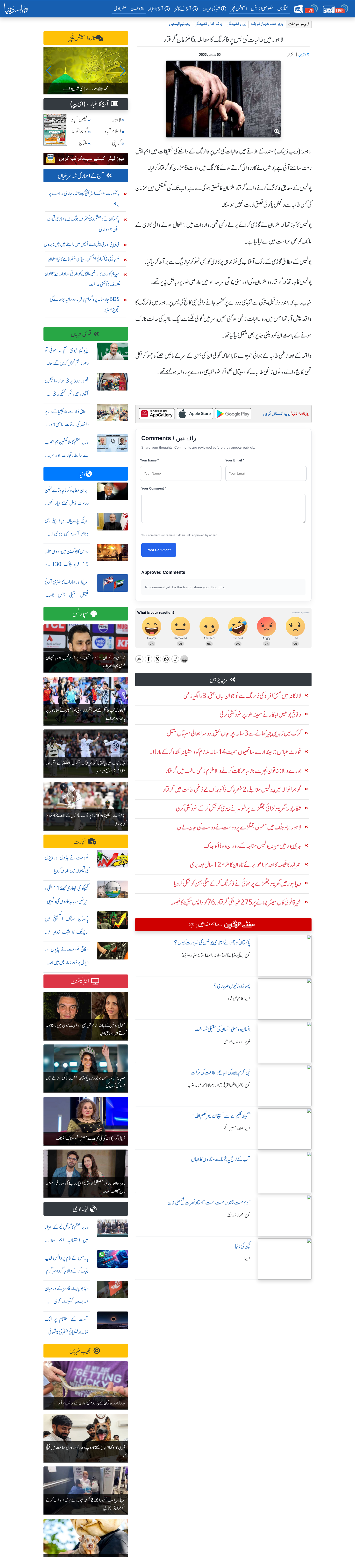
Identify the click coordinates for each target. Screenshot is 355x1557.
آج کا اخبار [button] (155, 9)
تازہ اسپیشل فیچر (82, 38)
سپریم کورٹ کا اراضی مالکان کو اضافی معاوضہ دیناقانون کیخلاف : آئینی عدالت (82, 279)
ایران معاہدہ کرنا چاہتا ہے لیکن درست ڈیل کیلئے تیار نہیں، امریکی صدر (67, 503)
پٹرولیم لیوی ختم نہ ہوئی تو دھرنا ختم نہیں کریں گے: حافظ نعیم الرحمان (67, 363)
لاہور (117, 119)
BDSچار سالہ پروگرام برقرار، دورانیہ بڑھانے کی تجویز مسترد (85, 304)
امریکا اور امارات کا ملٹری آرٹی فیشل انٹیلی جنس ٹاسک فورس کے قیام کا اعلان (67, 595)
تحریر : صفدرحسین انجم (237, 1128)
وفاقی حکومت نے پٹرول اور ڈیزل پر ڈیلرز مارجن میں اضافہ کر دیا (67, 962)
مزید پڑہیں (219, 680)
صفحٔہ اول (121, 8)
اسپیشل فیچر (239, 9)
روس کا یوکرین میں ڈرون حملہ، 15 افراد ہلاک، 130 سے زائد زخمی (67, 564)
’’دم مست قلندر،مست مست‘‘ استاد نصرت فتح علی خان (209, 1202)
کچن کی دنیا (242, 1246)
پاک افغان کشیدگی (208, 24)
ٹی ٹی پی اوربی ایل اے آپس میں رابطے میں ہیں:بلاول (82, 244)
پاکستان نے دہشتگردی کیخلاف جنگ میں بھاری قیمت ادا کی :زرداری (83, 224)
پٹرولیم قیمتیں (179, 24)
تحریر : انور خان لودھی (237, 1041)
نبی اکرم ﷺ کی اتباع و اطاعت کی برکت (220, 1072)
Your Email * (234, 460)
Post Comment (159, 550)
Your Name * (149, 460)
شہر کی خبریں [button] (211, 9)
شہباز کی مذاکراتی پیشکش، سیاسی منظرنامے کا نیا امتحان (84, 259)
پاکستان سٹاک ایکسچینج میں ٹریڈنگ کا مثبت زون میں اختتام (67, 932)
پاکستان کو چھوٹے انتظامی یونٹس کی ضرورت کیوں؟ (212, 942)
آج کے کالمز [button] (183, 9)
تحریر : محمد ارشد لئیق (238, 1215)
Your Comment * (153, 488)
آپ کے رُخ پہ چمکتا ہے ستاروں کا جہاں (220, 1159)
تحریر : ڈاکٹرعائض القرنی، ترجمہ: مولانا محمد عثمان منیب (218, 1085)
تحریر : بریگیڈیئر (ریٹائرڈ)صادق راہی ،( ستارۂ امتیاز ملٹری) (216, 955)
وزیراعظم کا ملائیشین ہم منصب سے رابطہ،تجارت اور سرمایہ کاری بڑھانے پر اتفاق (67, 455)
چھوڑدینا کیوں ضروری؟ (231, 986)
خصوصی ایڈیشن (262, 9)
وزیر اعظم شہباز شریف (267, 24)
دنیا (82, 474)
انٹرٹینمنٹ (80, 981)
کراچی (116, 143)
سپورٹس (80, 614)
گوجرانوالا (79, 131)
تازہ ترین (137, 9)
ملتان (83, 143)
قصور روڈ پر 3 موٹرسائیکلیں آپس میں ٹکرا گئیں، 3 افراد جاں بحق (67, 394)
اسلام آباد (113, 131)
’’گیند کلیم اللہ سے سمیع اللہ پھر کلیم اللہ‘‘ (221, 1116)
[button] (49, 70)
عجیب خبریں (80, 1351)
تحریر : (246, 1258)
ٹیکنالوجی (80, 1209)
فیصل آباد (79, 119)
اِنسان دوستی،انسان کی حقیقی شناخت (222, 1029)
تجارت (79, 841)
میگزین (282, 9)
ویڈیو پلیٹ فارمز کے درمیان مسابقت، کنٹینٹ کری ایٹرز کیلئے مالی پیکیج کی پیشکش (67, 1301)
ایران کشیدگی (236, 24)
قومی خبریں (81, 334)
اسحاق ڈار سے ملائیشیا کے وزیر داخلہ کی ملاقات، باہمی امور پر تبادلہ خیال (67, 424)
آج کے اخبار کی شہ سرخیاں (81, 176)
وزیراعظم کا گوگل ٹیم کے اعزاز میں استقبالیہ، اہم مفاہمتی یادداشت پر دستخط (67, 1240)
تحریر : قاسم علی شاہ (239, 998)
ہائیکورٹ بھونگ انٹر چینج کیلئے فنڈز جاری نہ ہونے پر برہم (84, 198)
